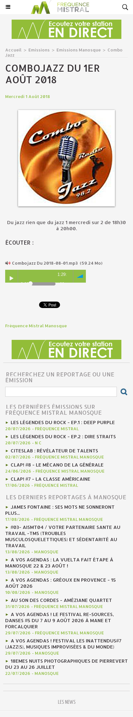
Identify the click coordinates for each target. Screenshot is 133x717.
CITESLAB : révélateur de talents (54, 451)
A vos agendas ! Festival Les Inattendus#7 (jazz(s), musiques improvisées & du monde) (63, 644)
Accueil (13, 49)
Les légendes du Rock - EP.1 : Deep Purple (63, 422)
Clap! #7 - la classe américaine (50, 479)
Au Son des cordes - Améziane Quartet (61, 600)
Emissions (39, 49)
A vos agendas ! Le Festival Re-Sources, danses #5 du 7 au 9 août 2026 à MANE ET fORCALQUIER (59, 620)
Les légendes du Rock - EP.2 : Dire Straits (63, 436)
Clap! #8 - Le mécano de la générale (57, 465)
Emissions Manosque (78, 49)
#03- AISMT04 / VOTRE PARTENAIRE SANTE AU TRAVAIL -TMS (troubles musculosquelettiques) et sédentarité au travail (62, 536)
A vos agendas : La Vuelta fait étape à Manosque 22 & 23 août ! (59, 563)
